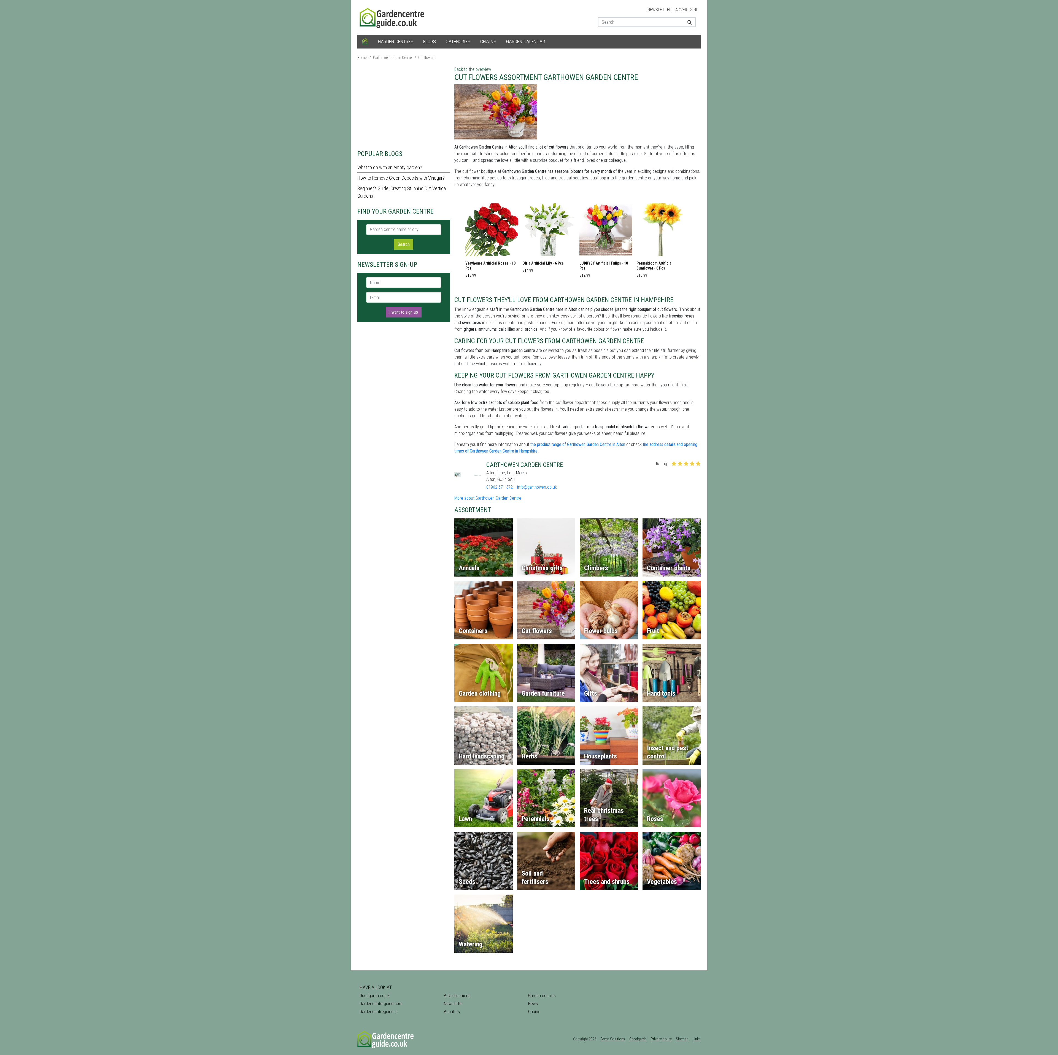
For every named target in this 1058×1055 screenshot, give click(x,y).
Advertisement (457, 995)
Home (361, 57)
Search (404, 244)
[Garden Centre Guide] (393, 17)
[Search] (687, 22)
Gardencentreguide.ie (379, 1011)
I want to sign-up (403, 312)
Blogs (429, 41)
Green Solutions (613, 1039)
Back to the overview (472, 69)
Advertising (686, 9)
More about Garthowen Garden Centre (487, 498)
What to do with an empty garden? (389, 167)
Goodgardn (638, 1039)
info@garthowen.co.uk (537, 487)
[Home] (365, 42)
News (533, 1003)
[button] (491, 242)
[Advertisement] (403, 104)
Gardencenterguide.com (381, 1003)
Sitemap (682, 1039)
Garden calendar (525, 41)
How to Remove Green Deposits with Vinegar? (401, 178)
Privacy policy (661, 1039)
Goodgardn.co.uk (375, 995)
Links (697, 1039)
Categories (458, 41)
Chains (488, 41)
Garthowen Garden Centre (392, 57)
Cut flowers (426, 57)
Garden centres (395, 41)
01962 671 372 (499, 487)
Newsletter (659, 9)
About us (452, 1011)
